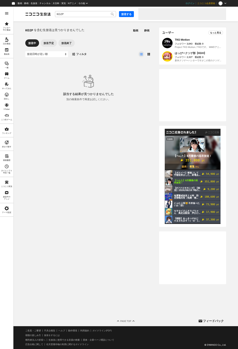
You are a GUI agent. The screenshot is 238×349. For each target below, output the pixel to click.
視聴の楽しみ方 (33, 335)
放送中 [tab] (32, 43)
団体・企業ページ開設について (98, 340)
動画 (20, 3)
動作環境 (72, 331)
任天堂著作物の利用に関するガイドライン (67, 344)
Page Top (125, 321)
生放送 (34, 3)
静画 (26, 3)
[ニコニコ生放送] (38, 14)
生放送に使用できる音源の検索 (64, 340)
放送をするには (52, 335)
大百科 (56, 3)
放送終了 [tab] (66, 43)
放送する (126, 14)
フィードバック (213, 321)
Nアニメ (72, 3)
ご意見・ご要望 (33, 330)
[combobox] (85, 14)
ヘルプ (61, 331)
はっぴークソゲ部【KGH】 (190, 53)
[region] (6, 178)
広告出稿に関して (34, 344)
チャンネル (45, 3)
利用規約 (84, 331)
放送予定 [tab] (49, 43)
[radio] (141, 54)
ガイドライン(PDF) (102, 331)
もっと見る (215, 32)
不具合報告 (49, 331)
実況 (63, 3)
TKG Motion (182, 39)
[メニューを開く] (6, 13)
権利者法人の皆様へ (35, 339)
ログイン (190, 3)
